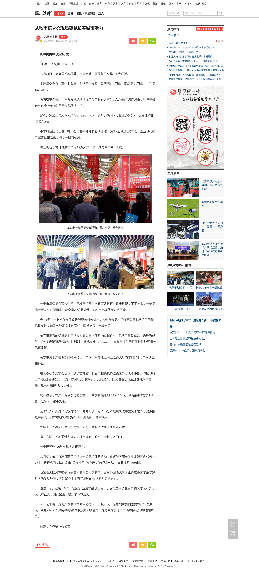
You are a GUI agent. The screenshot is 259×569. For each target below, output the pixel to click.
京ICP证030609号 (196, 561)
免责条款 (152, 561)
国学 (171, 3)
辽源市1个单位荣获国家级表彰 (187, 350)
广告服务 (110, 561)
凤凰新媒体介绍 (61, 561)
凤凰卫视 (73, 3)
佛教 (163, 3)
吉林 (70, 13)
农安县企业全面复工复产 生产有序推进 (192, 332)
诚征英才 (123, 561)
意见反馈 (165, 561)
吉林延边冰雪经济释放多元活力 (188, 338)
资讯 (47, 3)
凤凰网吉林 (50, 36)
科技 (131, 3)
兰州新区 (173, 35)
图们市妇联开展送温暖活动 (185, 344)
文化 (147, 3)
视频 (55, 3)
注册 (198, 3)
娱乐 (91, 3)
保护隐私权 (138, 561)
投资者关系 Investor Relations (87, 561)
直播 (63, 3)
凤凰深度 (90, 13)
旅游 (155, 3)
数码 (179, 3)
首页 (39, 3)
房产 (123, 3)
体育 (99, 3)
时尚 (107, 3)
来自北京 (61, 41)
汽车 (115, 3)
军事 (139, 3)
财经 (83, 3)
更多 (187, 3)
